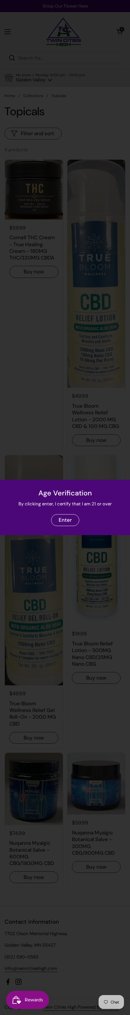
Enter (65, 520)
